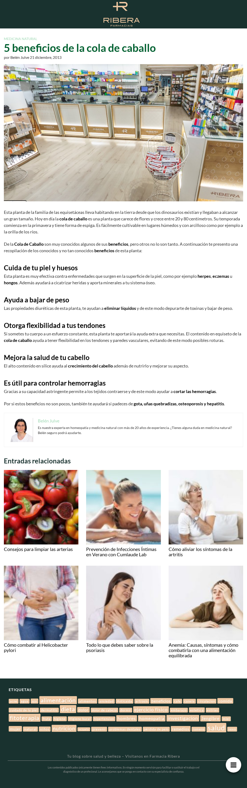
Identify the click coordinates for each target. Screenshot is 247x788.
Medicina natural (20, 39)
